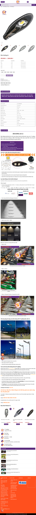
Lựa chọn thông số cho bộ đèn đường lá (7, 145)
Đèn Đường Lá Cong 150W (5, 419)
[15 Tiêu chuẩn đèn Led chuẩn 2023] (3, 451)
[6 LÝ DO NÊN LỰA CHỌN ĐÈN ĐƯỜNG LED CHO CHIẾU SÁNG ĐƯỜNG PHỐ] (3, 469)
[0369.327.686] (3, 511)
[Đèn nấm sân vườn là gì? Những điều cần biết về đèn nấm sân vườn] (3, 456)
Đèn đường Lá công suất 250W (29, 419)
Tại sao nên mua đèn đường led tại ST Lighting (8, 149)
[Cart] (28, 2)
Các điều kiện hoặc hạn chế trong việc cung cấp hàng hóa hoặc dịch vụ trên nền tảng (14, 487)
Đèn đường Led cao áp (6, 6)
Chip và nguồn (5, 146)
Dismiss (28, 514)
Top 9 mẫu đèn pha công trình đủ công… (12, 460)
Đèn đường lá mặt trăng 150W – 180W (18, 420)
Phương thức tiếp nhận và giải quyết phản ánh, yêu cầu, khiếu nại (13, 496)
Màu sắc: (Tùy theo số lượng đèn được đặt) (9, 147)
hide (13, 142)
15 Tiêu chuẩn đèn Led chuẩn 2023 (11, 450)
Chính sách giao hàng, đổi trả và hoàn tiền (14, 483)
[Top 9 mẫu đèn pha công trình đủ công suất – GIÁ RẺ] (3, 461)
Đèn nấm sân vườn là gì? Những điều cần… (12, 454)
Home (1, 6)
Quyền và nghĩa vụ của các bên (14, 480)
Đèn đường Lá (12, 6)
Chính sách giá (13, 492)
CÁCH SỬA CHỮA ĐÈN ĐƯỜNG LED (11, 464)
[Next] (33, 26)
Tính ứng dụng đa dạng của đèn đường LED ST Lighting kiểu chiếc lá (12, 148)
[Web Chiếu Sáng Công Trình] (18, 2)
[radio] (2, 72)
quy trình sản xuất (12, 368)
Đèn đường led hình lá (5, 136)
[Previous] (2, 26)
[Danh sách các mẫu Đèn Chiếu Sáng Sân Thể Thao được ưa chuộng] (3, 472)
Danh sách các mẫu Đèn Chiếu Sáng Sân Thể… (13, 472)
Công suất (3, 70)
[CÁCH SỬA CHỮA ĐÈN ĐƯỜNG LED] (3, 465)
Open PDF (11, 387)
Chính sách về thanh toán (14, 491)
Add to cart (9, 75)
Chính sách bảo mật (13, 499)
